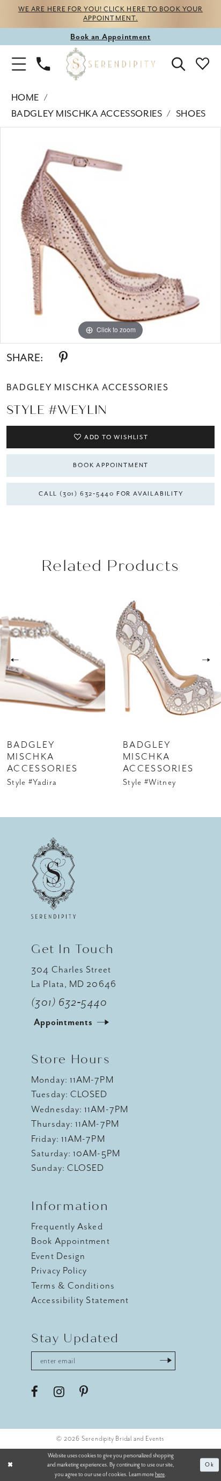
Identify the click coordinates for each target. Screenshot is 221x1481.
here (160, 1474)
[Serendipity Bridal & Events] (110, 64)
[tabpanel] (110, 235)
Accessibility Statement (80, 1300)
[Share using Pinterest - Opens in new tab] (63, 357)
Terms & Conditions (73, 1285)
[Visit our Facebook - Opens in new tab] (34, 1392)
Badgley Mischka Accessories (87, 113)
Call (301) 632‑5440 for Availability (111, 494)
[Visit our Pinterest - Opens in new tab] (83, 1392)
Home (25, 97)
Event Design (58, 1256)
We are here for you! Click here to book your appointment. (110, 13)
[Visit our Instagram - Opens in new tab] (59, 1392)
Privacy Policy (59, 1270)
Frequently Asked (66, 1226)
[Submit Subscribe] (165, 1360)
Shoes (191, 113)
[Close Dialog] (10, 1465)
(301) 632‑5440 (69, 1002)
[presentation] (52, 660)
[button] (18, 64)
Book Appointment (111, 465)
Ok (209, 1464)
